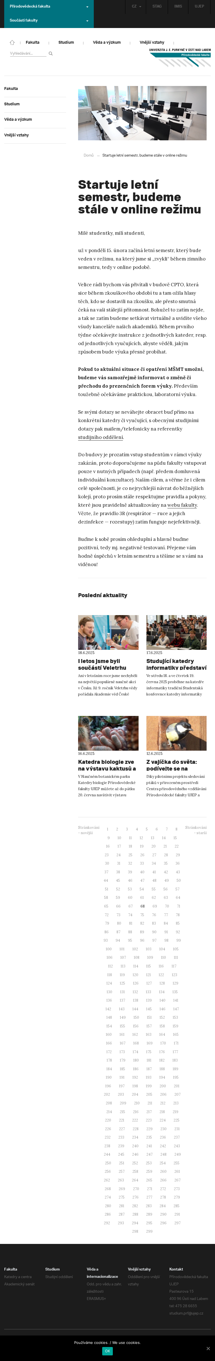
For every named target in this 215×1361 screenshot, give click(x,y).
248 (163, 1154)
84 (166, 923)
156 (136, 1026)
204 (135, 1094)
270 (136, 1188)
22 (177, 846)
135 (175, 992)
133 (148, 992)
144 (135, 1009)
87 (118, 932)
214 (109, 1111)
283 (149, 1206)
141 (175, 1000)
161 (122, 1034)
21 (165, 846)
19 (142, 846)
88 (130, 932)
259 (149, 1171)
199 (149, 1086)
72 (107, 915)
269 (122, 1188)
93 (106, 940)
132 (135, 992)
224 (163, 1120)
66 (118, 906)
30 (107, 863)
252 (135, 1163)
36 (178, 863)
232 (108, 1137)
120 (135, 975)
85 (178, 923)
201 (176, 1086)
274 (108, 1197)
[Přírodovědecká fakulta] (12, 42)
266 (163, 1180)
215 (122, 1111)
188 (162, 1069)
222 (135, 1120)
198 (135, 1086)
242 (163, 1146)
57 (177, 889)
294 (135, 1223)
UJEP (199, 7)
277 (149, 1197)
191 (122, 1077)
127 (149, 983)
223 (149, 1120)
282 (135, 1206)
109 (150, 957)
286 (108, 1214)
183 (175, 1060)
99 (178, 940)
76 (154, 915)
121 (148, 975)
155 (122, 1026)
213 (176, 1103)
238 (107, 1146)
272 (163, 1188)
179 (122, 1060)
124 (109, 983)
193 (148, 1077)
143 (122, 1009)
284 (163, 1206)
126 (136, 983)
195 (176, 1077)
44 (106, 880)
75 (142, 915)
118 (109, 975)
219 (175, 1111)
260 (163, 1171)
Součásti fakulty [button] (24, 21)
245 (121, 1154)
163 (148, 1034)
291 (177, 1214)
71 (178, 906)
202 (107, 1094)
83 (154, 923)
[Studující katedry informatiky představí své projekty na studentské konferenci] (176, 632)
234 (135, 1137)
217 (149, 1111)
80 (119, 923)
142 (108, 1009)
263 (121, 1180)
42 (166, 872)
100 (109, 949)
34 (154, 863)
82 (142, 923)
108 (136, 957)
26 (142, 855)
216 (136, 1111)
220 (108, 1120)
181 (149, 1060)
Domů (89, 156)
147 (176, 1009)
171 (176, 1043)
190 (109, 1077)
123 (174, 975)
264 (135, 1180)
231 (177, 1129)
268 (108, 1188)
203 (121, 1094)
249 (177, 1154)
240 (135, 1146)
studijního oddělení (100, 437)
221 (121, 1120)
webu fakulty (182, 505)
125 (122, 983)
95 (130, 940)
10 (119, 838)
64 (178, 897)
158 (162, 1026)
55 (154, 889)
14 (164, 838)
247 (149, 1154)
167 (122, 1043)
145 (149, 1009)
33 (142, 863)
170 (163, 1043)
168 (136, 1043)
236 (163, 1137)
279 (177, 1197)
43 (178, 872)
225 (176, 1120)
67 (130, 906)
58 (106, 897)
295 (149, 1223)
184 (109, 1069)
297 (177, 1223)
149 (123, 1017)
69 (155, 906)
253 (149, 1163)
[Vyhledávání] (51, 53)
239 (121, 1146)
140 (162, 1000)
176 (162, 1052)
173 (122, 1052)
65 (106, 906)
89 (142, 932)
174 (135, 1052)
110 (163, 957)
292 (107, 1223)
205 (149, 1094)
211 (150, 1103)
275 (122, 1197)
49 (166, 880)
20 (153, 846)
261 (177, 1171)
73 (118, 915)
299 (149, 1231)
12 (141, 838)
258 (135, 1171)
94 (118, 940)
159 (175, 1026)
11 (130, 838)
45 (118, 880)
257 (122, 1171)
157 (149, 1026)
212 (162, 1103)
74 (130, 915)
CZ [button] (134, 7)
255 (176, 1163)
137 (122, 1000)
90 (154, 932)
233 (121, 1137)
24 (118, 855)
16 (108, 846)
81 (130, 923)
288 (135, 1214)
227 (122, 1129)
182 (162, 1060)
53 (130, 889)
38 (118, 872)
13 (152, 838)
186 (136, 1069)
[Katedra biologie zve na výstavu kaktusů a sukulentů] (108, 733)
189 (175, 1069)
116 (161, 966)
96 (142, 940)
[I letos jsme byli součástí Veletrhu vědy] (108, 632)
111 (176, 957)
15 (175, 838)
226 (108, 1129)
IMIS (178, 7)
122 (161, 975)
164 (162, 1034)
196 (108, 1086)
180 (136, 1060)
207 (177, 1094)
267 (177, 1180)
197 (122, 1086)
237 (177, 1137)
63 (166, 897)
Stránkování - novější (88, 830)
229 (149, 1129)
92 (178, 932)
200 (163, 1086)
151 (149, 1017)
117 (174, 966)
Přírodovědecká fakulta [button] (30, 7)
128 (162, 983)
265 (149, 1180)
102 (135, 949)
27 (154, 855)
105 (176, 949)
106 (110, 957)
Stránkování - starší (196, 830)
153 (175, 1017)
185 (122, 1069)
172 (109, 1052)
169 (150, 1043)
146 (162, 1009)
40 (142, 872)
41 (154, 872)
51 (106, 889)
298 (135, 1231)
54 (142, 889)
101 (122, 949)
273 (177, 1188)
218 (162, 1111)
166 (109, 1043)
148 (109, 1017)
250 (108, 1163)
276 (135, 1197)
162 (135, 1034)
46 (130, 880)
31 (118, 863)
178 (109, 1060)
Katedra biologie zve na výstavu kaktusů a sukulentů (107, 768)
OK (107, 1351)
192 (135, 1077)
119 (122, 975)
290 (163, 1214)
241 (149, 1146)
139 (149, 1000)
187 (149, 1069)
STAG (157, 7)
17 (119, 846)
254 (163, 1163)
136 (109, 1000)
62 (154, 897)
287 (122, 1214)
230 (163, 1129)
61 (142, 897)
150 (136, 1017)
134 (162, 992)
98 (166, 940)
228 (136, 1129)
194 (162, 1077)
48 (154, 880)
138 (135, 1000)
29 (178, 855)
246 (135, 1154)
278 (163, 1197)
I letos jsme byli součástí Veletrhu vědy (102, 667)
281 (121, 1206)
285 (176, 1206)
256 (108, 1171)
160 (109, 1034)
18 (130, 846)
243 (177, 1146)
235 (149, 1137)
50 (179, 880)
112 (110, 966)
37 (106, 872)
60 (130, 897)
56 (165, 889)
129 (175, 983)
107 (123, 957)
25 (130, 855)
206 (163, 1094)
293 (121, 1223)
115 (148, 966)
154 (109, 1026)
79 (107, 923)
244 (107, 1154)
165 (176, 1034)
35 (166, 863)
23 (107, 855)
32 (130, 863)
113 (123, 966)
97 (154, 940)
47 (142, 880)
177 (175, 1052)
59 (118, 897)
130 (109, 992)
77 (166, 915)
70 (167, 906)
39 (130, 872)
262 (107, 1180)
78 (178, 915)
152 (162, 1017)
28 (166, 855)
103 (148, 949)
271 (149, 1188)
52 (118, 889)
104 (162, 949)
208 (109, 1103)
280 (108, 1206)
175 (148, 1052)
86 (106, 932)
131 (122, 992)
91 (166, 932)
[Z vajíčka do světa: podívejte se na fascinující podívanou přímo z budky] (176, 733)
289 (149, 1214)
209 (123, 1103)
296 (163, 1223)
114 (135, 966)
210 (137, 1103)
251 (121, 1163)
